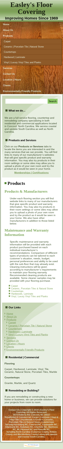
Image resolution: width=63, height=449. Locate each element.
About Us (8, 30)
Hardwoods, (17, 293)
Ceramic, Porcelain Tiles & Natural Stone (32, 288)
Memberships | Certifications (31, 172)
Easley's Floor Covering (31, 8)
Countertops (10, 52)
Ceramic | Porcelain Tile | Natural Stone (24, 46)
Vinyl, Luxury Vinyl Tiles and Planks (29, 296)
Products (8, 36)
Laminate (28, 293)
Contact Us (9, 74)
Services (7, 68)
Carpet (7, 41)
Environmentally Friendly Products (22, 91)
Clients (6, 85)
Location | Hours (12, 79)
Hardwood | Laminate (14, 57)
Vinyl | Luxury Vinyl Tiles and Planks (22, 62)
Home (6, 24)
